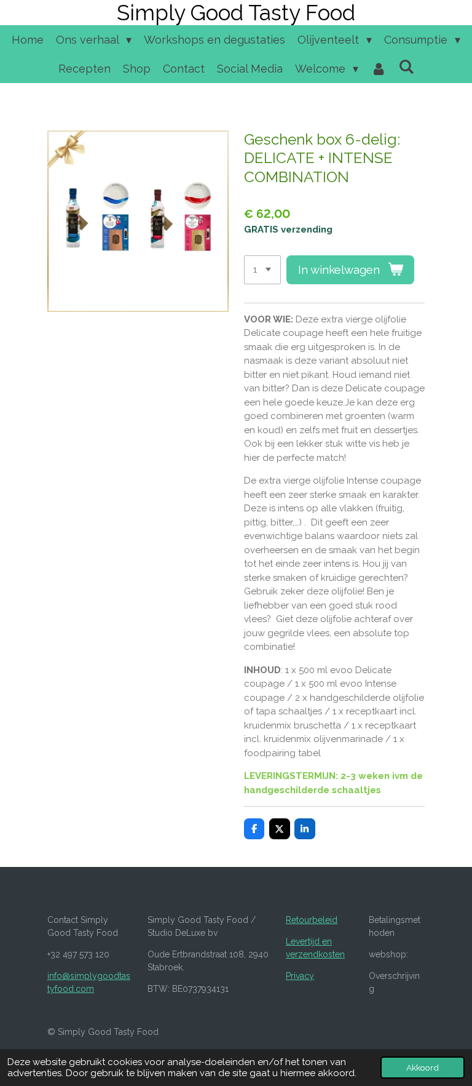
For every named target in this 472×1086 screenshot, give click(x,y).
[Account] (378, 68)
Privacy (300, 976)
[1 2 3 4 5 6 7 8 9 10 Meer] (262, 269)
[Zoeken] (406, 66)
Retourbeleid (311, 920)
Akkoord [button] (422, 1067)
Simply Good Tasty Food (236, 12)
